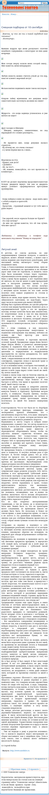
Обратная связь (18, 769)
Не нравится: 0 (41, 759)
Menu (4, 4)
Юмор (13, 14)
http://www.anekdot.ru (20, 750)
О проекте (33, 769)
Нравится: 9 (28, 759)
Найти (44, 3)
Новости (5, 14)
